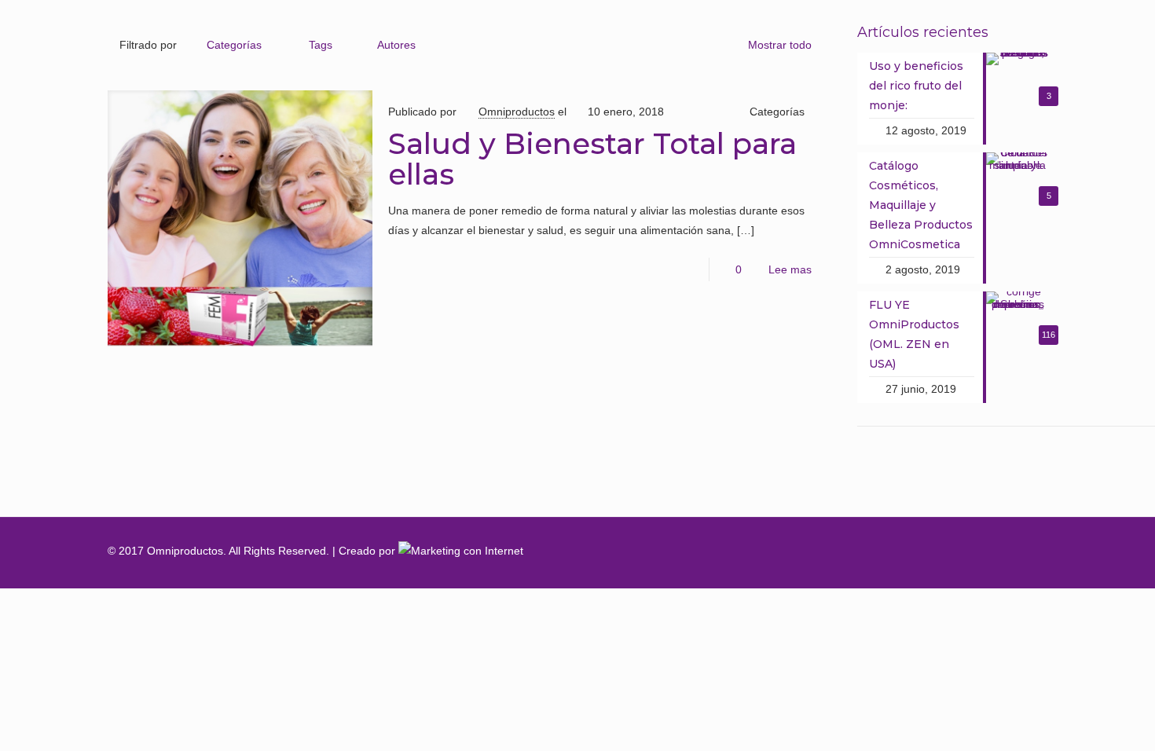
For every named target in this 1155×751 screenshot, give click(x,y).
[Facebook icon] (920, 551)
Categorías (234, 44)
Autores (396, 44)
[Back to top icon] (1030, 550)
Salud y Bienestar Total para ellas (592, 159)
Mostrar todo (780, 44)
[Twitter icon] (952, 551)
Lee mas (790, 269)
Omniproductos (516, 111)
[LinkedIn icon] (985, 551)
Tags (320, 44)
